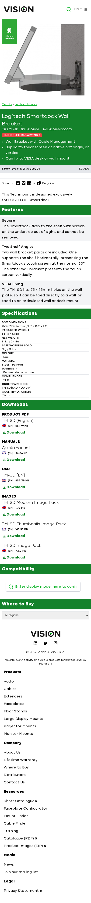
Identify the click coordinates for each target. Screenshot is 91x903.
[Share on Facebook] (18, 183)
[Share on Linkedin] (29, 183)
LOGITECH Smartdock (28, 200)
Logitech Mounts (26, 104)
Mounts (7, 104)
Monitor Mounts (18, 734)
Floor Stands (15, 711)
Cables (10, 689)
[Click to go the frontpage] (19, 9)
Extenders (13, 696)
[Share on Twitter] (23, 183)
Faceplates (14, 704)
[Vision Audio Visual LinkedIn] (35, 643)
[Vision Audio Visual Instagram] (55, 643)
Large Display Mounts (23, 719)
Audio (9, 681)
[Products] (85, 9)
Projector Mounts (20, 726)
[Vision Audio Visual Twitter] (45, 643)
